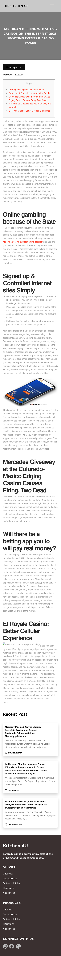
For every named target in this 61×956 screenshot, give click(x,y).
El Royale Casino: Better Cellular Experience (29, 110)
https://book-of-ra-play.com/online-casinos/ (23, 241)
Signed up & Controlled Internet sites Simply (29, 93)
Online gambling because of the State (26, 89)
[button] (52, 6)
